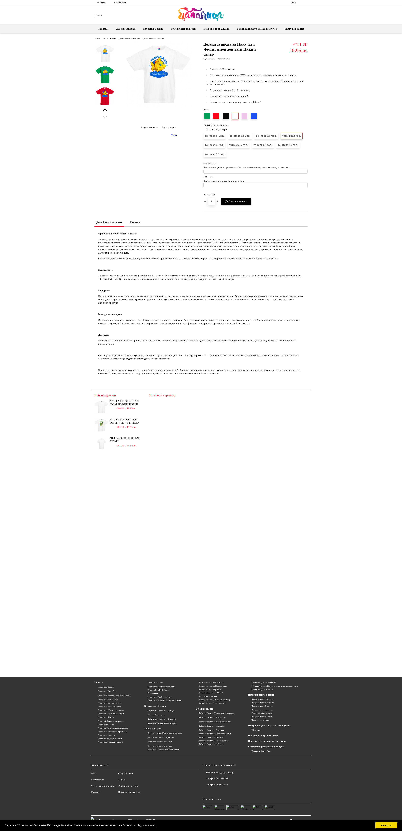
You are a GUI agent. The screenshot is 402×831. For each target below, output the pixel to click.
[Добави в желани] (305, 195)
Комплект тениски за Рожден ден (162, 723)
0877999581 (120, 2)
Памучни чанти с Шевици (262, 699)
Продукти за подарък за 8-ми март (267, 741)
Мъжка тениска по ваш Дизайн (125, 439)
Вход (93, 773)
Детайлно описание (109, 222)
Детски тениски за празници (160, 746)
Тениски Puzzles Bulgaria (158, 690)
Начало (97, 38)
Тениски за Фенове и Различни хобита (114, 695)
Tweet (174, 135)
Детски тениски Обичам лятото (212, 703)
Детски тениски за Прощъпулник (213, 686)
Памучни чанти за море (261, 713)
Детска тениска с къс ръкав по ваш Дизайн (124, 402)
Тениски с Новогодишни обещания (113, 728)
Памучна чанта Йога (260, 720)
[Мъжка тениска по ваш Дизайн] (101, 444)
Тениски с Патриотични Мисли (111, 713)
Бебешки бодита (204, 709)
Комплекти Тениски (183, 28)
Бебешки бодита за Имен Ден (211, 726)
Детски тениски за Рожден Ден (161, 737)
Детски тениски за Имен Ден (129, 38)
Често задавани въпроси (103, 786)
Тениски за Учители (106, 735)
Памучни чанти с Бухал (261, 717)
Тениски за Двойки (106, 687)
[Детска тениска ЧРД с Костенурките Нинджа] (101, 425)
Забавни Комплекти (156, 715)
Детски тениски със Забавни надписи (163, 749)
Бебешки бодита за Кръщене (211, 737)
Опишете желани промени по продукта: (224, 181)
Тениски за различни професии (161, 687)
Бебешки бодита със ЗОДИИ (263, 682)
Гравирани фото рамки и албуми (257, 28)
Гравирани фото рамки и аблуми (266, 747)
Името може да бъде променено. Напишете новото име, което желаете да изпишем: (246, 167)
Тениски (103, 28)
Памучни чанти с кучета (261, 710)
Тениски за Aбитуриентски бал (111, 710)
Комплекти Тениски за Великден (162, 719)
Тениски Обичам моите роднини (111, 721)
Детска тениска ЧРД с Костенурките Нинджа (125, 421)
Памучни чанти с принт (261, 695)
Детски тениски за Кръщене (211, 682)
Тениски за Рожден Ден (108, 700)
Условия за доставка (128, 786)
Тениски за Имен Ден (107, 691)
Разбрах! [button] (386, 825)
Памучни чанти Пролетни (262, 706)
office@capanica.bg (223, 772)
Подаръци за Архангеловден (263, 735)
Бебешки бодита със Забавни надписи (215, 734)
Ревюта (135, 222)
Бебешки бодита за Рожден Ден (212, 717)
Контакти (96, 792)
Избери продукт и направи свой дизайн (269, 725)
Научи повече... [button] (146, 825)
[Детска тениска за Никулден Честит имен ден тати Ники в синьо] (158, 107)
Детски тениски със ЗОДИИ (211, 693)
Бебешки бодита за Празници (211, 730)
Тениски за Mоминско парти (110, 703)
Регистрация (97, 780)
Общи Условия (125, 773)
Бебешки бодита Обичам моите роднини (216, 713)
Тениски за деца (109, 38)
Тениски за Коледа (106, 717)
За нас (121, 780)
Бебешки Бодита (153, 28)
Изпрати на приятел (149, 127)
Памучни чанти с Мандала (262, 703)
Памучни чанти (294, 28)
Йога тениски (153, 694)
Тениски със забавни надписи (110, 742)
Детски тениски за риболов (211, 689)
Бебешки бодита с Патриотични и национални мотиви (274, 686)
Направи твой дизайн (216, 28)
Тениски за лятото (155, 682)
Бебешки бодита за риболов (211, 744)
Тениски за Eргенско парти (109, 706)
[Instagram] (306, 2)
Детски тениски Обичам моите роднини (165, 733)
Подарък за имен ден (129, 792)
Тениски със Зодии (106, 725)
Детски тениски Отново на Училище (214, 700)
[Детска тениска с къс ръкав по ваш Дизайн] (101, 407)
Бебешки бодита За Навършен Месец (215, 722)
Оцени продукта (169, 127)
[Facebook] (301, 2)
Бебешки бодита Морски (262, 689)
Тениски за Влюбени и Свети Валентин (164, 700)
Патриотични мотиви (208, 696)
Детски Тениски (125, 28)
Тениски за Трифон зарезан (159, 697)
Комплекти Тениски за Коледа (161, 711)
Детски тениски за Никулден (153, 38)
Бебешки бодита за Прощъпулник (213, 741)
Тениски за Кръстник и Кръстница (112, 732)
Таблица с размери (216, 129)
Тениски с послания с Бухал (110, 739)
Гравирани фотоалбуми (261, 751)
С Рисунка (255, 730)
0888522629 (222, 784)
